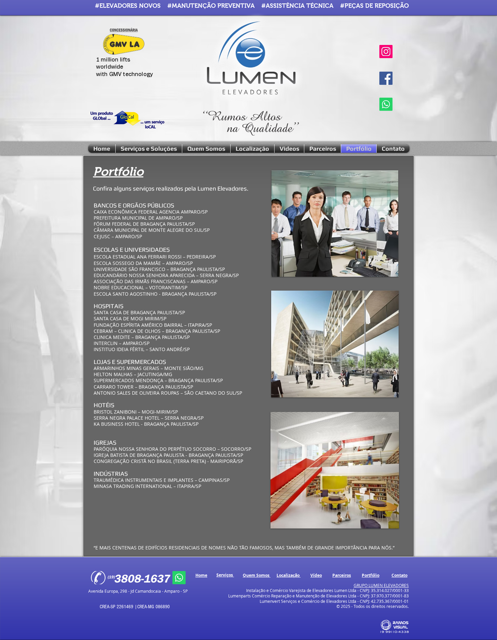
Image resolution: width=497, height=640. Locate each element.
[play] (384, 522)
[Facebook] (386, 78)
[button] (334, 470)
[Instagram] (386, 51)
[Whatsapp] (386, 104)
